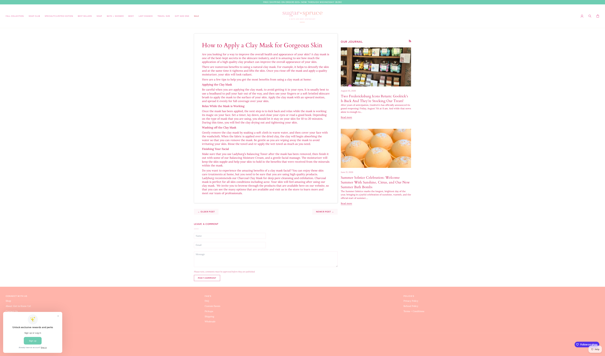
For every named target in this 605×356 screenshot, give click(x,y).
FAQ (207, 300)
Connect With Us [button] (16, 296)
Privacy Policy (410, 300)
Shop (8, 300)
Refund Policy (410, 306)
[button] (58, 16)
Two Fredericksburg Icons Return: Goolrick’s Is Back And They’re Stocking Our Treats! (374, 98)
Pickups (209, 311)
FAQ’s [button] (208, 296)
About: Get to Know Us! (18, 306)
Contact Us (12, 311)
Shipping (209, 316)
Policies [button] (408, 296)
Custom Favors (212, 306)
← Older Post (206, 212)
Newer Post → (325, 212)
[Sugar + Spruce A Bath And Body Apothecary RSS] (410, 41)
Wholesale (210, 321)
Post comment (207, 278)
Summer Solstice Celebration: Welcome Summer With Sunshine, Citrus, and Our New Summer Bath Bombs (375, 182)
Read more (346, 117)
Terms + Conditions (413, 311)
